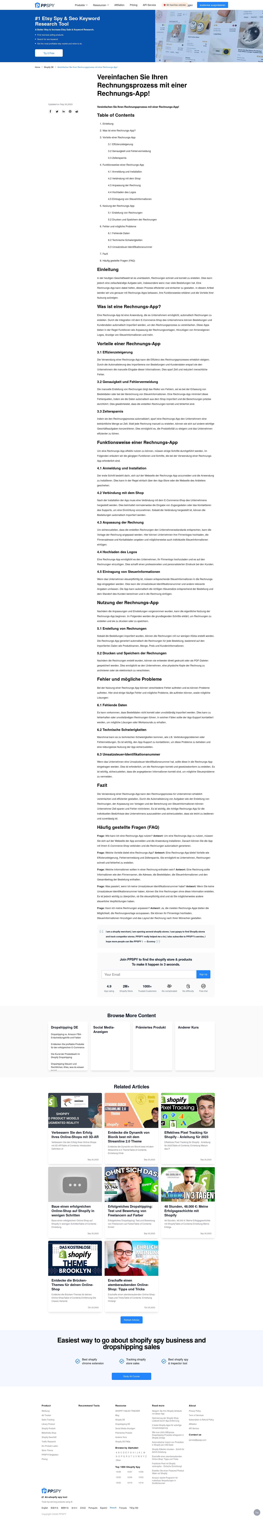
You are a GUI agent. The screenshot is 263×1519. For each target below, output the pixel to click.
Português (92, 1507)
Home (37, 67)
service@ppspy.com (197, 1439)
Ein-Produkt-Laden (50, 1446)
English (45, 1507)
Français (123, 1507)
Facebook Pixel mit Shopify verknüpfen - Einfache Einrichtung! (167, 1465)
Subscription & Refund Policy (201, 1419)
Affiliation (193, 1424)
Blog (117, 1415)
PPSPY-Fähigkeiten (50, 1454)
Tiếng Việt (133, 1507)
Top (257, 1512)
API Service (149, 5)
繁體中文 (65, 1507)
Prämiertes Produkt (123, 1432)
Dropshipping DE (122, 1424)
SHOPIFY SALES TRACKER (127, 1410)
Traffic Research (49, 1441)
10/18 (140, 1482)
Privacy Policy (195, 1410)
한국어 (74, 1507)
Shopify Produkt (48, 1428)
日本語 (83, 1507)
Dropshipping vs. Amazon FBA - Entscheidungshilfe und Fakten (66, 1036)
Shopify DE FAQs (122, 1441)
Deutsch (113, 1508)
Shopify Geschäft (49, 1437)
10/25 (118, 1477)
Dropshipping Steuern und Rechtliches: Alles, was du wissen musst (67, 1067)
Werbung (46, 1410)
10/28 (118, 1471)
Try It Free (48, 53)
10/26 (140, 1471)
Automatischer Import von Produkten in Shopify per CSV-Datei (168, 1443)
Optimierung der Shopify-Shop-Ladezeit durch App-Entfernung (165, 1419)
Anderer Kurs (121, 1437)
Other (118, 1460)
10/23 (140, 1477)
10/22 (118, 1482)
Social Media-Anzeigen (125, 1428)
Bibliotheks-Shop (49, 1432)
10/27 (129, 1471)
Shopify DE (49, 67)
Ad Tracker (46, 1415)
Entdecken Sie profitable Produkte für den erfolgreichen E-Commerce (67, 1046)
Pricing (133, 5)
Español (103, 1507)
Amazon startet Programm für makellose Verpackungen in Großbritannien (165, 1480)
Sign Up (203, 974)
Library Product (48, 1424)
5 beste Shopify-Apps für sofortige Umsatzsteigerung (166, 1426)
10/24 (129, 1477)
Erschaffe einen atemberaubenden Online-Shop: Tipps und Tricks (167, 1457)
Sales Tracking (48, 1419)
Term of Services (196, 1415)
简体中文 (54, 1507)
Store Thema (47, 1450)
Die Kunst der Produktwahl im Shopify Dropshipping (65, 1055)
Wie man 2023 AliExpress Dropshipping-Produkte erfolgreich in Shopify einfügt (168, 1435)
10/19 (129, 1482)
